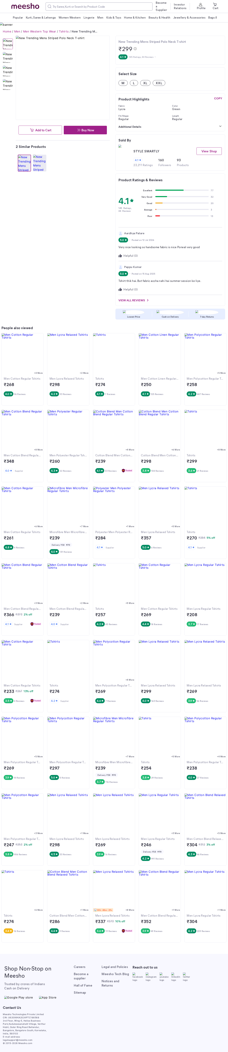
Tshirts (64, 31)
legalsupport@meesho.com (18, 1040)
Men (17, 31)
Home (7, 31)
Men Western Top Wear (39, 31)
